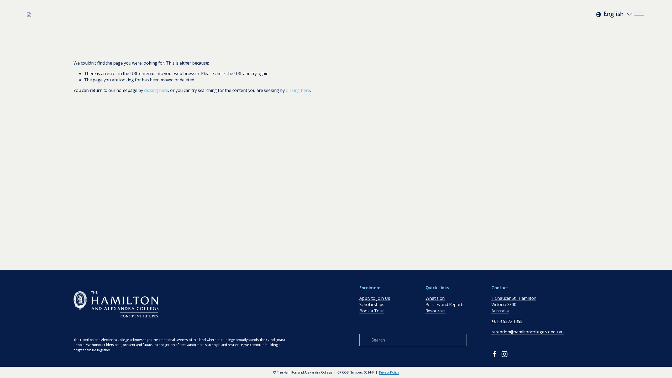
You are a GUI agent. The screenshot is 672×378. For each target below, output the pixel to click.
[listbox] (614, 14)
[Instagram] (504, 354)
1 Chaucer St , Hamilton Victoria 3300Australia (513, 304)
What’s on (435, 298)
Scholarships (371, 304)
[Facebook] (494, 354)
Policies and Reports (445, 304)
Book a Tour (371, 311)
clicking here (156, 90)
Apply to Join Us (374, 298)
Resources (436, 311)
